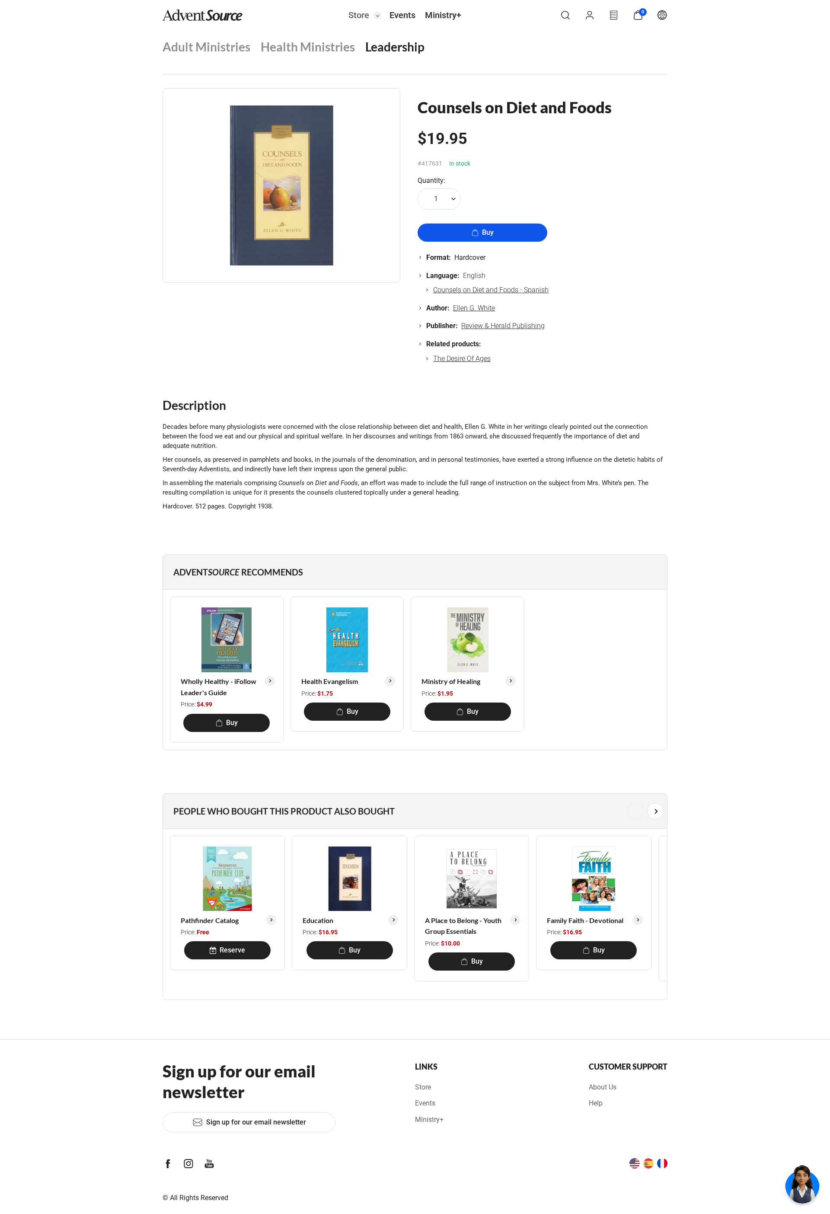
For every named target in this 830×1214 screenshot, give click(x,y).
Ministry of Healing (450, 681)
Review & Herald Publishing (503, 326)
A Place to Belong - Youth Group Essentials (463, 926)
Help (596, 1103)
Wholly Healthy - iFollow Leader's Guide (218, 686)
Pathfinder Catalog (210, 920)
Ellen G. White (474, 308)
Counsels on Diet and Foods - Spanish (491, 290)
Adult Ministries (206, 46)
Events (402, 15)
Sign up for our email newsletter (256, 1122)
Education (318, 920)
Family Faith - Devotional (585, 920)
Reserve (232, 950)
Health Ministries (308, 46)
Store (358, 15)
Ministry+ (443, 15)
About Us (602, 1087)
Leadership (395, 46)
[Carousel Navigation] (413, 811)
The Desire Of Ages (462, 359)
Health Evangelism (329, 681)
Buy (488, 232)
